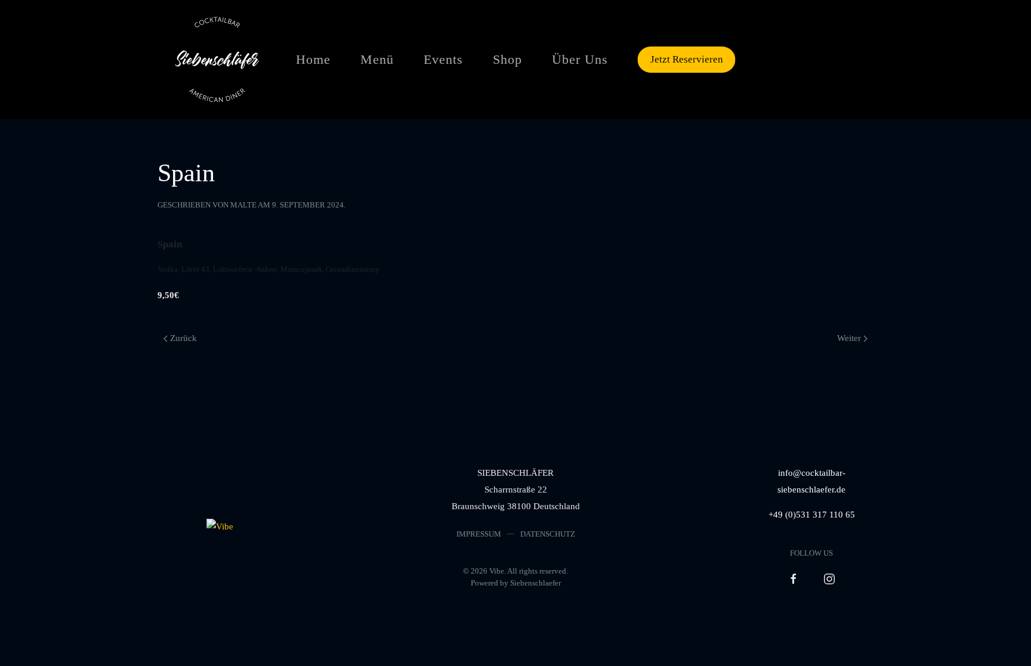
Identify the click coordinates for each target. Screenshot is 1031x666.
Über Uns (580, 59)
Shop (507, 59)
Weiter (849, 338)
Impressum (478, 533)
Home (313, 59)
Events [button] (443, 59)
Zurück (183, 338)
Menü (377, 59)
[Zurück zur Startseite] (217, 59)
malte (243, 204)
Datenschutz (547, 533)
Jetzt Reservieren (686, 59)
